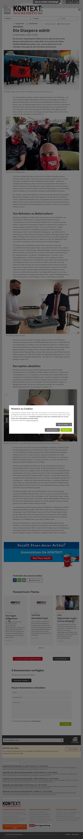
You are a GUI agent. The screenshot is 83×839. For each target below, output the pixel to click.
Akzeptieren (66, 430)
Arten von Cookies (63, 424)
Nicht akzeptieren (52, 430)
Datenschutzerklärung (32, 420)
